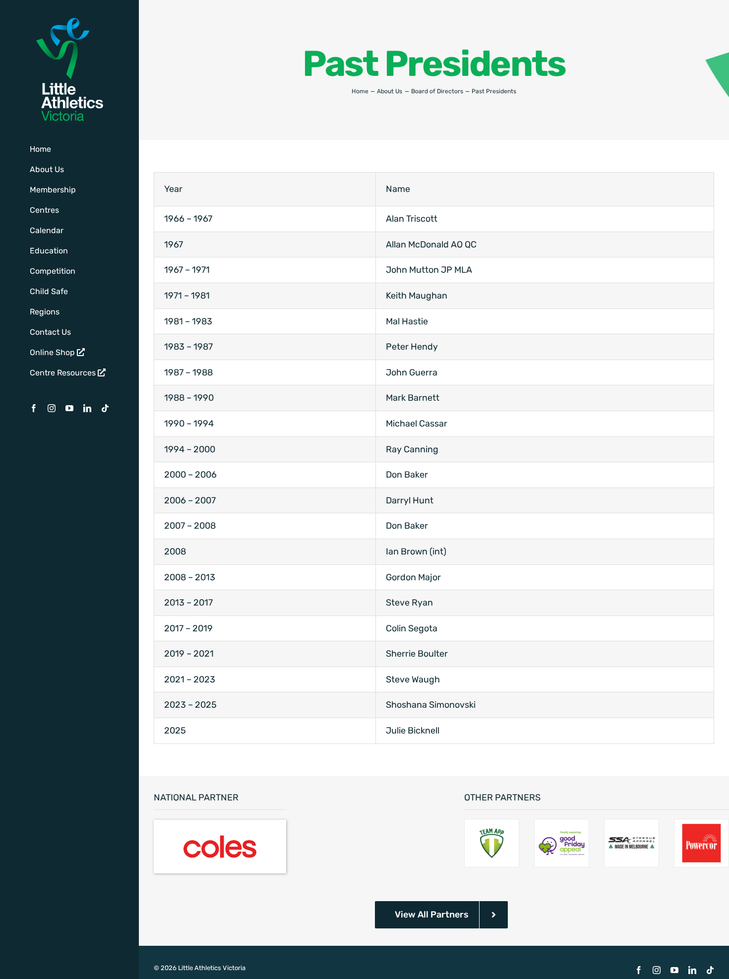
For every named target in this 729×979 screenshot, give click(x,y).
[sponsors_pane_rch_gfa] (562, 824)
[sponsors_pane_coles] (220, 824)
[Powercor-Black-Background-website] (701, 824)
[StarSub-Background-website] (632, 824)
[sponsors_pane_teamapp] (492, 824)
